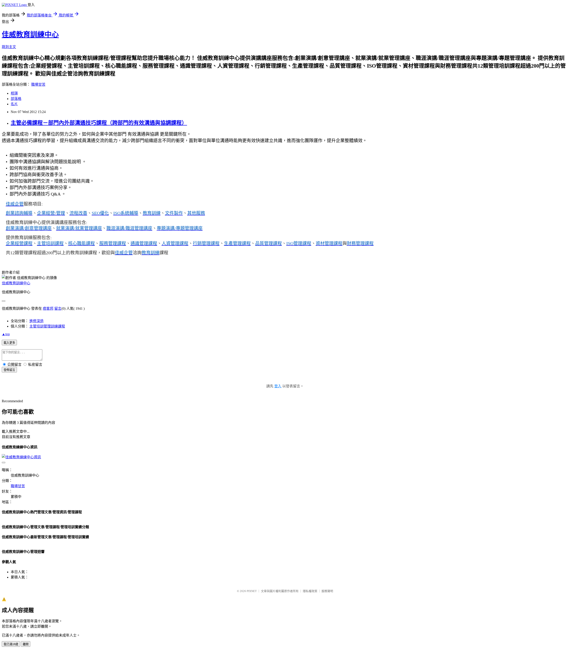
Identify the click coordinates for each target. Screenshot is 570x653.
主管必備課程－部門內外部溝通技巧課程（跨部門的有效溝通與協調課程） (99, 123)
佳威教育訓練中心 (30, 34)
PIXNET (252, 591)
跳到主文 (9, 47)
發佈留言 (9, 370)
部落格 (16, 99)
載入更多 (9, 342)
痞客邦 (48, 308)
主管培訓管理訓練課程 (47, 326)
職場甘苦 (38, 84)
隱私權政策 (310, 591)
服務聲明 (327, 591)
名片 (14, 104)
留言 (57, 308)
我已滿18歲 (11, 644)
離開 (25, 644)
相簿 (14, 93)
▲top (6, 334)
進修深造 (36, 321)
